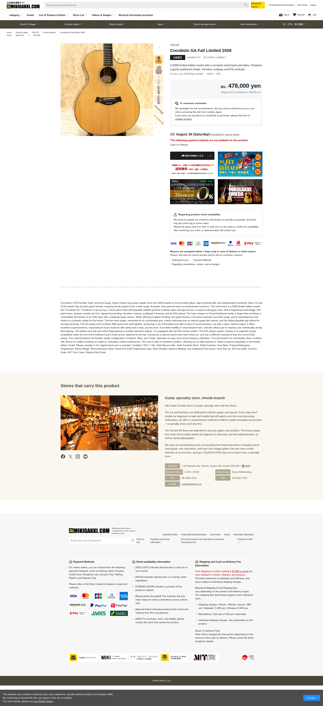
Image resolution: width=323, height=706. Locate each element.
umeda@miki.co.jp (191, 484)
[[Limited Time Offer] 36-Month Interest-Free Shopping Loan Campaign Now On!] (192, 191)
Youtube (85, 456)
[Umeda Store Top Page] (240, 191)
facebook (63, 456)
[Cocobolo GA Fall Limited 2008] (158, 59)
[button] (159, 47)
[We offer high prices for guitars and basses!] (240, 164)
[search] (246, 5)
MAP (247, 466)
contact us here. (183, 119)
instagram (77, 456)
